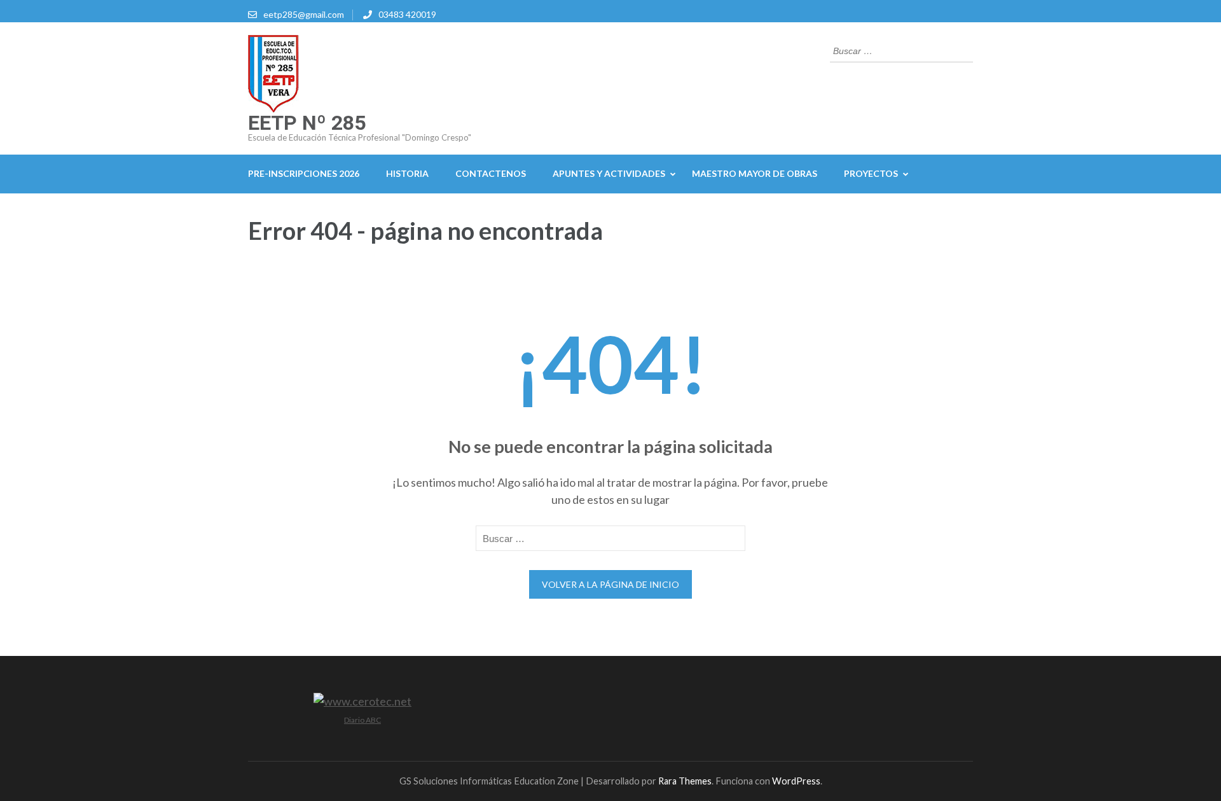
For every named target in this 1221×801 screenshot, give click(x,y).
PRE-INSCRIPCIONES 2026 (303, 173)
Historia (407, 173)
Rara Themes (685, 781)
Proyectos (871, 173)
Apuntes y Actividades (609, 173)
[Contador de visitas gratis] (362, 701)
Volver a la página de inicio (610, 584)
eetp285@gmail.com (303, 14)
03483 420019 (407, 14)
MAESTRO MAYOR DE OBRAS (754, 173)
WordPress (796, 781)
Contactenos (490, 173)
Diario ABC (362, 720)
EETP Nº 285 (307, 123)
